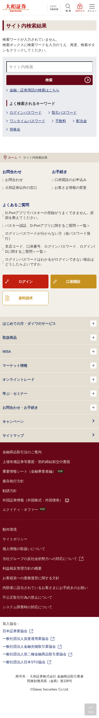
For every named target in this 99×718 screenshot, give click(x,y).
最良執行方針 (13, 481)
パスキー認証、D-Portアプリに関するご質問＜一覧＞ (47, 225)
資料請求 (26, 298)
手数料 (60, 121)
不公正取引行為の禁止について (27, 597)
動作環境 (10, 529)
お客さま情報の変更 (71, 188)
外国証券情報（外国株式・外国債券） (33, 500)
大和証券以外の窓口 (21, 188)
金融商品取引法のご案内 (22, 452)
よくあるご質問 (16, 205)
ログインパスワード (26, 112)
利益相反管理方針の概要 (22, 568)
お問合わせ (12, 172)
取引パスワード (64, 112)
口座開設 (73, 281)
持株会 (15, 129)
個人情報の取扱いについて (24, 549)
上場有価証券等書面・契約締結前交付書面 (36, 462)
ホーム (12, 157)
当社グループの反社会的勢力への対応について (40, 559)
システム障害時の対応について (27, 607)
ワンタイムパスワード (27, 121)
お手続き (59, 172)
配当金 (81, 121)
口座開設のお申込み (71, 180)
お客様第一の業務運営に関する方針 (31, 578)
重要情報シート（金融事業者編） (29, 471)
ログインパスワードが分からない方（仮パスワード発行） (47, 236)
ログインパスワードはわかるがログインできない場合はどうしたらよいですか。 (49, 261)
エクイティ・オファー (20, 510)
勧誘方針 (10, 491)
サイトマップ (13, 435)
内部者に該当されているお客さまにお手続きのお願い (45, 588)
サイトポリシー (15, 539)
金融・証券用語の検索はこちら (34, 90)
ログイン (26, 281)
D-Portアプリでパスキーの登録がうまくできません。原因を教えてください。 (49, 215)
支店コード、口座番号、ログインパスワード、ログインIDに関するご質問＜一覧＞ (50, 249)
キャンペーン (13, 421)
